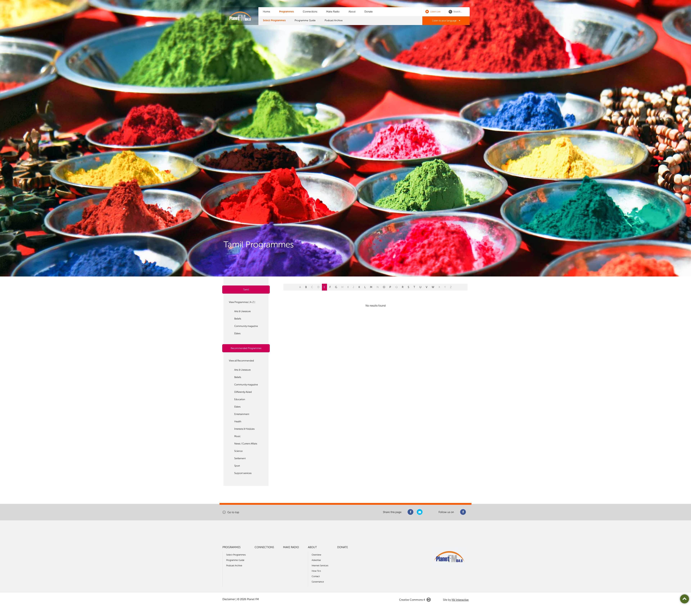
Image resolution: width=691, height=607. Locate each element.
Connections (310, 11)
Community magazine (246, 326)
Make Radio (333, 11)
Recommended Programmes (246, 348)
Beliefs (237, 318)
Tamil (246, 289)
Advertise (316, 560)
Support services (243, 473)
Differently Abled (243, 392)
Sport (237, 465)
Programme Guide (305, 20)
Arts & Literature (242, 311)
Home (266, 11)
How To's (316, 571)
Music (237, 436)
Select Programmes (274, 20)
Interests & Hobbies (244, 429)
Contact (316, 576)
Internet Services (320, 565)
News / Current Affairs (245, 443)
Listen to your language (444, 20)
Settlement (240, 458)
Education (239, 399)
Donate (368, 11)
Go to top (233, 512)
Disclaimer (228, 599)
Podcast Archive (334, 20)
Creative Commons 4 (412, 599)
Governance (318, 581)
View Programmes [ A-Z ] (242, 302)
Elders (237, 333)
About (352, 11)
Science (238, 451)
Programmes (286, 11)
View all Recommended (241, 360)
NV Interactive (460, 599)
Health (237, 421)
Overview (316, 554)
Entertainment (241, 414)
